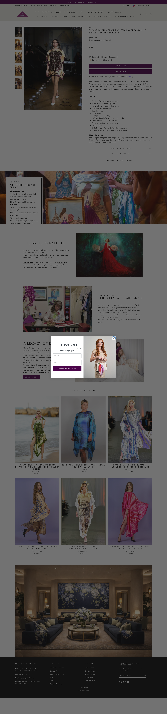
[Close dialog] (114, 338)
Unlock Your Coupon (67, 369)
